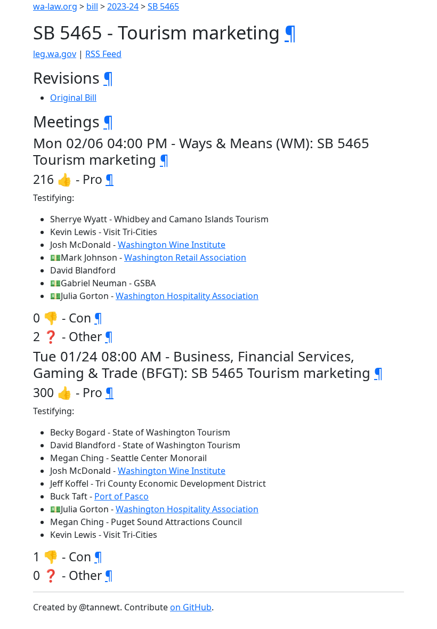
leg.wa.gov (54, 54)
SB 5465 (163, 6)
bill (92, 6)
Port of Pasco (121, 496)
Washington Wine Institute (171, 245)
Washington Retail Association (185, 257)
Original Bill (73, 97)
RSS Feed (103, 54)
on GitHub (191, 607)
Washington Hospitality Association (187, 296)
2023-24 (123, 6)
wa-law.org (55, 6)
